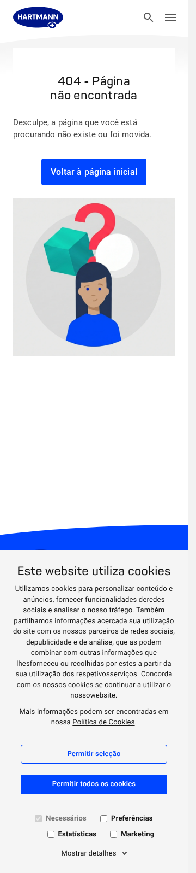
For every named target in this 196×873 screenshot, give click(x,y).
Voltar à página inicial (94, 172)
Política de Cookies (103, 722)
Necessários (66, 819)
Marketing (137, 834)
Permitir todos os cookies (94, 784)
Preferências (132, 819)
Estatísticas (77, 834)
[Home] (38, 17)
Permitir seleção (93, 754)
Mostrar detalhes (88, 853)
